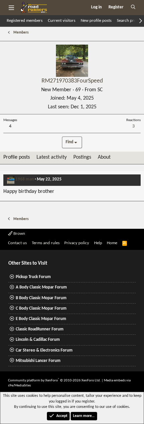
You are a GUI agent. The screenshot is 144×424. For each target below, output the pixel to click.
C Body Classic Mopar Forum (41, 308)
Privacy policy (76, 243)
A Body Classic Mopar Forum (41, 287)
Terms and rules (46, 243)
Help (98, 243)
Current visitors (61, 20)
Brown (18, 233)
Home (112, 243)
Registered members (25, 20)
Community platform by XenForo (54, 380)
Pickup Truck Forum (33, 277)
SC (100, 90)
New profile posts (96, 20)
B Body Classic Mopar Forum (41, 298)
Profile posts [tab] (16, 157)
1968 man (24, 179)
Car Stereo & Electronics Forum (44, 350)
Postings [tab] (82, 157)
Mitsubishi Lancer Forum (38, 361)
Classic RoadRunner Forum (40, 329)
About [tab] (104, 157)
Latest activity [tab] (52, 157)
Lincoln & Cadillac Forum (38, 339)
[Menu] (11, 7)
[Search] (133, 7)
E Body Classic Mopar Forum (41, 319)
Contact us (17, 243)
